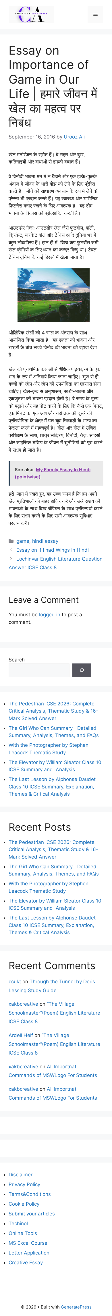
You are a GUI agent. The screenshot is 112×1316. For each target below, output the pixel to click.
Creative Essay (26, 1262)
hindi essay (45, 541)
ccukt (15, 981)
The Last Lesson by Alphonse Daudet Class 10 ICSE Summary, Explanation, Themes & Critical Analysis (52, 786)
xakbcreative (23, 1004)
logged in (49, 614)
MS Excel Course (28, 1243)
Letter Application (29, 1253)
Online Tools (23, 1233)
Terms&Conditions (30, 1194)
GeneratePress (76, 1307)
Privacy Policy (24, 1184)
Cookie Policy (24, 1204)
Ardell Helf (21, 1035)
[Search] (81, 670)
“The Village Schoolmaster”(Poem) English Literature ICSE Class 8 (54, 1012)
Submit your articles (32, 1214)
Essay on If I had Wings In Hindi (52, 550)
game (22, 541)
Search (17, 660)
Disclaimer (20, 1175)
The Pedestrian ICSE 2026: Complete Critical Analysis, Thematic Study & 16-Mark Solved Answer (53, 711)
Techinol (18, 1223)
